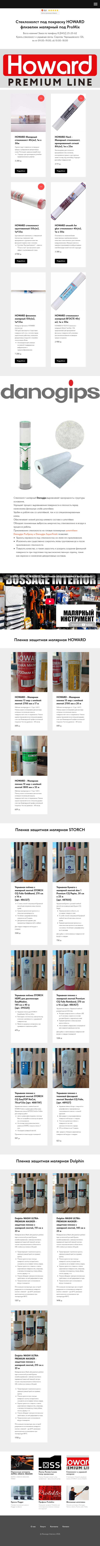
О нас (33, 1526)
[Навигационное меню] (95, 4)
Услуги (43, 1526)
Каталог (66, 1526)
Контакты (54, 1526)
